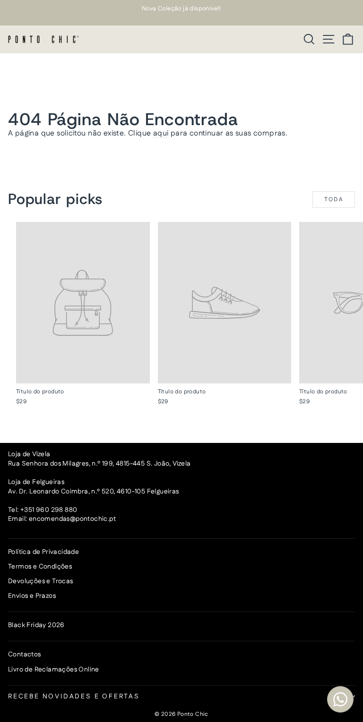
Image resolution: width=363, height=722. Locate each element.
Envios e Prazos (32, 596)
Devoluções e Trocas (40, 581)
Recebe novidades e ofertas (74, 696)
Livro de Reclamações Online (53, 669)
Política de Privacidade (43, 552)
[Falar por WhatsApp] (340, 699)
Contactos (24, 654)
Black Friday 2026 (36, 625)
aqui (161, 133)
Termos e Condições (40, 566)
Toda (334, 199)
